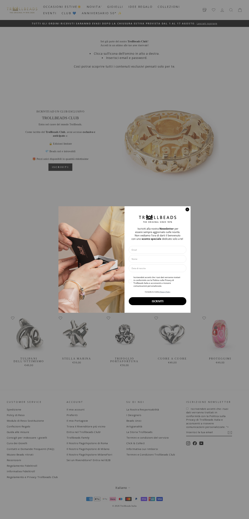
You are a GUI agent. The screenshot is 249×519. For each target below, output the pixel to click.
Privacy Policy (164, 292)
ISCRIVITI (157, 301)
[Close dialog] (187, 209)
